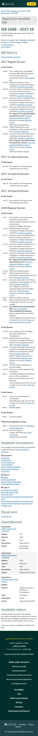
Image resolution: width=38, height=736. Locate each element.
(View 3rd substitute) (20, 309)
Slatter (18, 42)
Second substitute (7, 462)
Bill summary (5, 13)
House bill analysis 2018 (9, 492)
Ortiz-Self (31, 40)
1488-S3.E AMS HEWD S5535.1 (9, 580)
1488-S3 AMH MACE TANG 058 (9, 556)
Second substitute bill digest (11, 482)
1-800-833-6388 (26, 649)
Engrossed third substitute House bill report (17, 503)
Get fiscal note (6, 516)
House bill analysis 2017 (9, 490)
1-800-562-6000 (19, 646)
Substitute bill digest (8, 480)
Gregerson (5, 42)
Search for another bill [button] (19, 20)
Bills (28, 11)
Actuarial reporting (19, 671)
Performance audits (19, 666)
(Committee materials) (25, 87)
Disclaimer (22, 724)
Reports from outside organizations (19, 679)
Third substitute (7, 465)
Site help (19, 702)
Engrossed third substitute (10, 467)
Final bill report (6, 506)
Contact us (19, 707)
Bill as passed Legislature (10, 469)
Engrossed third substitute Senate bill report (17, 501)
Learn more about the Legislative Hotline (19, 654)
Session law (5, 471)
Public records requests (19, 698)
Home (3, 11)
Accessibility (19, 689)
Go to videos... (6, 47)
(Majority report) (24, 118)
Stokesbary (23, 40)
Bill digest (4, 477)
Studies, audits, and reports (19, 662)
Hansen (11, 40)
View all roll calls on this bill (10, 57)
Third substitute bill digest (10, 484)
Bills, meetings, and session (16, 11)
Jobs (19, 694)
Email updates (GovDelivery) (19, 711)
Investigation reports (19, 683)
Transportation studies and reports (19, 675)
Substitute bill (6, 460)
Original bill (5, 458)
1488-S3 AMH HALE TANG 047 (8, 530)
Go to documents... (8, 45)
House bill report (7, 494)
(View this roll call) (24, 322)
